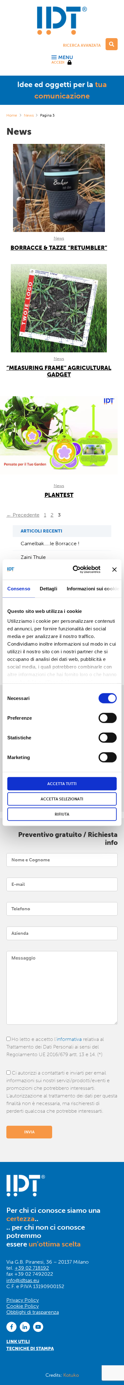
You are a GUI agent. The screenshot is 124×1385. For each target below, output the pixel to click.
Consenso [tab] (18, 588)
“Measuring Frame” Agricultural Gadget (58, 371)
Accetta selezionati (62, 799)
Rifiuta (62, 814)
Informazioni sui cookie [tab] (93, 588)
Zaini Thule (33, 557)
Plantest (59, 495)
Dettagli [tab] (48, 588)
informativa (69, 1039)
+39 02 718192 (32, 1268)
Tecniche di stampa (30, 1348)
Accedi (58, 62)
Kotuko (71, 1375)
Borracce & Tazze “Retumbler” (58, 247)
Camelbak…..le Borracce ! (50, 543)
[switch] (108, 718)
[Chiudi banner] (114, 569)
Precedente (22, 515)
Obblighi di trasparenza (32, 1312)
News (29, 115)
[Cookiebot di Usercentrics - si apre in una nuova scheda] (75, 569)
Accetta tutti (62, 783)
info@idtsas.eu (22, 1280)
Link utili (18, 1341)
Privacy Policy (22, 1300)
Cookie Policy (22, 1306)
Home (11, 115)
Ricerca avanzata (82, 45)
